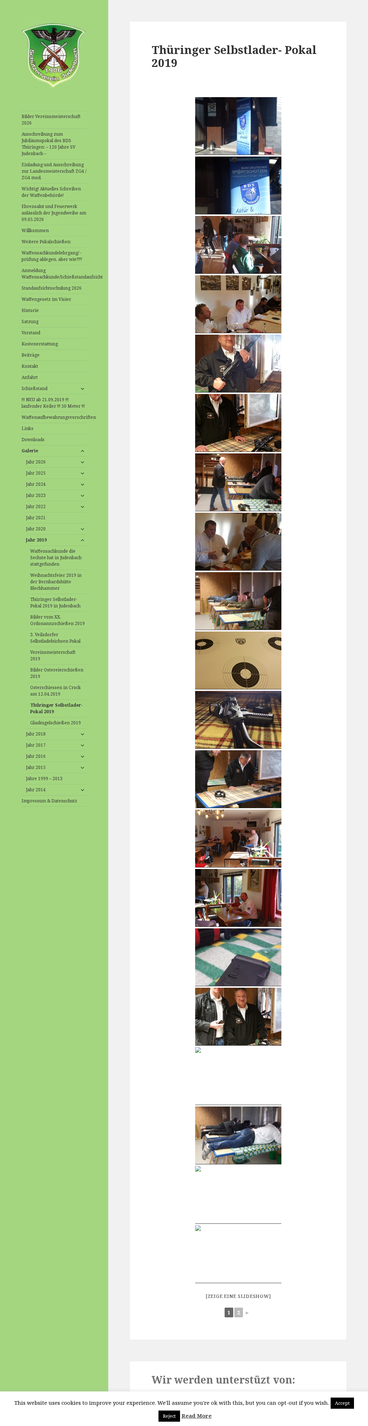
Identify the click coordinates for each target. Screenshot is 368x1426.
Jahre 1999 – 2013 (44, 778)
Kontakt (30, 366)
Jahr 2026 (36, 462)
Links (27, 428)
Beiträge (31, 355)
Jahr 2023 (36, 495)
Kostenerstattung (40, 344)
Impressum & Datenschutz (49, 801)
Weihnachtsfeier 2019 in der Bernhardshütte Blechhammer (56, 581)
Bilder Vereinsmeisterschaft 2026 (51, 119)
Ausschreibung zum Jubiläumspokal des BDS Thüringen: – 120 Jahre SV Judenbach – (48, 144)
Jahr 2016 (36, 756)
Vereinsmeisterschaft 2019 (52, 655)
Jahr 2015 (36, 767)
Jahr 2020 (36, 529)
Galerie (30, 451)
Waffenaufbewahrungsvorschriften (54, 417)
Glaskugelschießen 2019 (55, 723)
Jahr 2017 (36, 745)
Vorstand (31, 333)
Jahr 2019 (36, 540)
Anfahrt (30, 377)
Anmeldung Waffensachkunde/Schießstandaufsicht (54, 273)
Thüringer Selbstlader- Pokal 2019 (56, 708)
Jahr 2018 (36, 734)
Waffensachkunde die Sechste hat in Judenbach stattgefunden (56, 557)
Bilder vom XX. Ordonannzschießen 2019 (57, 620)
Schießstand (34, 388)
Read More (196, 1415)
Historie (30, 310)
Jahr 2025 (36, 473)
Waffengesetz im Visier (46, 299)
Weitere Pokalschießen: (46, 242)
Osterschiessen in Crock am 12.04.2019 (55, 690)
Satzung (30, 321)
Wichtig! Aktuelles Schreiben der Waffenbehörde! (51, 192)
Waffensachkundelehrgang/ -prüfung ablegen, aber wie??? (52, 256)
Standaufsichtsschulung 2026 (52, 288)
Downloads (33, 439)
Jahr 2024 (36, 484)
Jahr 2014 (36, 790)
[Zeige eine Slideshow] (238, 1296)
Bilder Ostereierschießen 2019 (56, 673)
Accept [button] (342, 1403)
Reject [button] (169, 1416)
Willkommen (35, 230)
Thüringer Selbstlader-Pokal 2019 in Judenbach (55, 602)
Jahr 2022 (36, 506)
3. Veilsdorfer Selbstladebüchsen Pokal (55, 637)
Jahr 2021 (36, 518)
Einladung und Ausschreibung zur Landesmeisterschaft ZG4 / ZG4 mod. (54, 171)
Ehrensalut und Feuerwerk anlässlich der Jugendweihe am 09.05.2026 (54, 212)
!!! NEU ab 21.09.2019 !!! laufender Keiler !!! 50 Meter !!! (53, 403)
